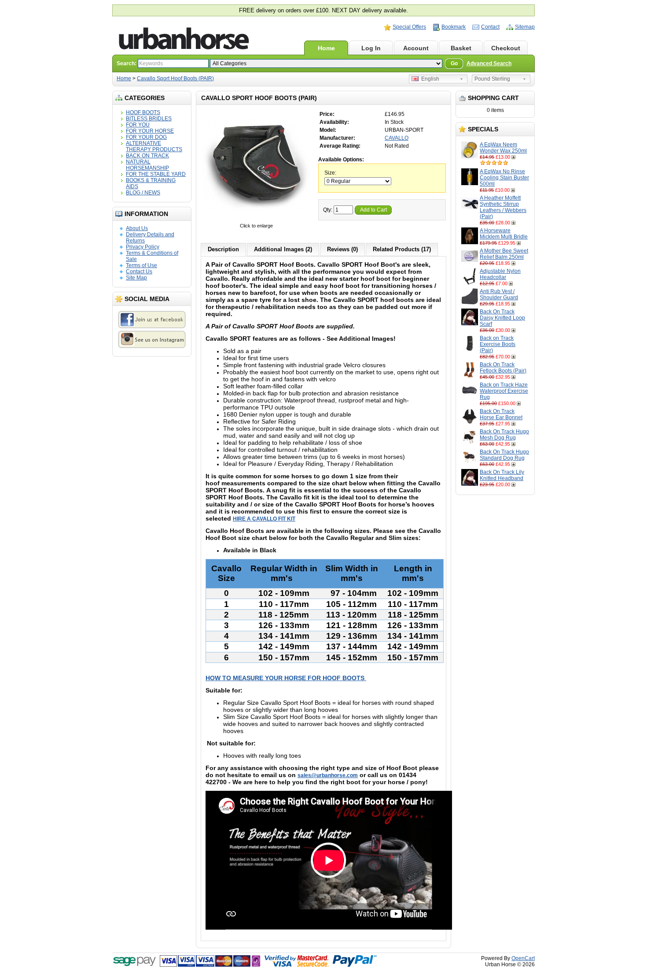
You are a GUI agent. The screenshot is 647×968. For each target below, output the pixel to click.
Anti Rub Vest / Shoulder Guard (499, 294)
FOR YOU (138, 125)
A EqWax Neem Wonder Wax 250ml (503, 147)
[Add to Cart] (514, 157)
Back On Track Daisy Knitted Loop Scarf (502, 318)
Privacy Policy (142, 247)
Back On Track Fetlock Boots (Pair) (503, 367)
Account (416, 48)
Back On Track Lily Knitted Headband (502, 475)
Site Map (136, 278)
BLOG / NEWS (143, 193)
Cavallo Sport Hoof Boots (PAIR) (175, 78)
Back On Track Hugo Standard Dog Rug (504, 455)
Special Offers (409, 27)
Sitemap (525, 27)
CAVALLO (396, 138)
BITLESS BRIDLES (149, 118)
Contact (490, 27)
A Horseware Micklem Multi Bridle (504, 233)
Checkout (505, 48)
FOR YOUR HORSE (150, 131)
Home (326, 48)
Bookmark (453, 27)
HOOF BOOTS (143, 112)
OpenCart (523, 958)
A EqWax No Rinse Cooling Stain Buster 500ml (504, 177)
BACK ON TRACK (147, 156)
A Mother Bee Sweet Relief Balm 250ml (504, 254)
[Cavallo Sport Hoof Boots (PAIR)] (256, 219)
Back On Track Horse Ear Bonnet (501, 414)
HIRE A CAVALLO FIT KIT (264, 519)
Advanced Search (489, 63)
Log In (371, 48)
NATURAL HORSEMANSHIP (147, 165)
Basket (461, 48)
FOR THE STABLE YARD (156, 174)
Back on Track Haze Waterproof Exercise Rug (504, 391)
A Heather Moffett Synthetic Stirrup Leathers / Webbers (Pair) (503, 207)
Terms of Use (141, 265)
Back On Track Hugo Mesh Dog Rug (504, 434)
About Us (137, 228)
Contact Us (139, 271)
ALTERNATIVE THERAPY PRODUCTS (154, 146)
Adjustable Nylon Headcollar (500, 274)
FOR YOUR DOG (146, 137)
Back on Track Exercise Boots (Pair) (497, 344)
